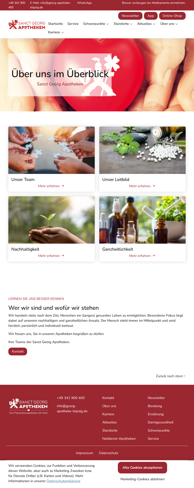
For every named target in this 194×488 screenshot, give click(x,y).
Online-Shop (172, 15)
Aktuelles (109, 422)
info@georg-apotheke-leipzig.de (72, 408)
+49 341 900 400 (16, 5)
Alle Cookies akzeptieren (142, 467)
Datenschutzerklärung (63, 481)
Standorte (109, 430)
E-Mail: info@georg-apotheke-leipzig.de (50, 5)
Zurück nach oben (171, 376)
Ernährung (156, 414)
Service (153, 438)
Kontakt (18, 351)
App (150, 15)
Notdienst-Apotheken (119, 438)
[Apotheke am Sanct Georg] (26, 24)
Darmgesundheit (160, 422)
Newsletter (130, 15)
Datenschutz (108, 453)
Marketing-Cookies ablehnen (142, 479)
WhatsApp (84, 3)
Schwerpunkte (159, 430)
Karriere (108, 414)
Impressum (84, 453)
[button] (56, 24)
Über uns (109, 406)
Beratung (155, 406)
